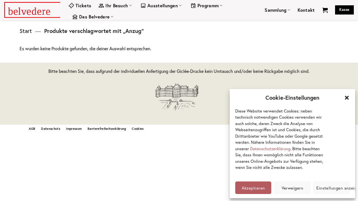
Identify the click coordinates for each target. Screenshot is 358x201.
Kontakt (306, 10)
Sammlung (276, 10)
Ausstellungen (162, 5)
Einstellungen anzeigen (333, 188)
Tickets (83, 5)
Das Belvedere (94, 17)
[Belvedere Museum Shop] (32, 10)
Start (26, 31)
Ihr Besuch (116, 5)
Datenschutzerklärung (270, 148)
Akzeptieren (253, 188)
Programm (208, 5)
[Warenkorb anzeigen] (325, 10)
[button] (347, 97)
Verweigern (292, 188)
